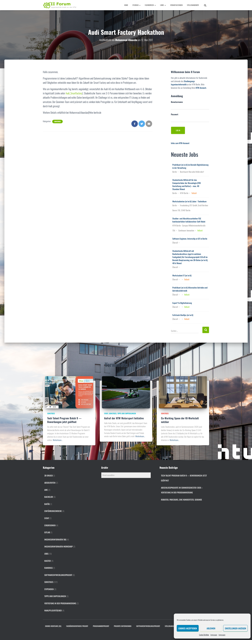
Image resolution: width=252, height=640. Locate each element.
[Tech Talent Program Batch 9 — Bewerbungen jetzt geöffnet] (69, 391)
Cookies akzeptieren (187, 628)
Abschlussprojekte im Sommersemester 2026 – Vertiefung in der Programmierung (182, 490)
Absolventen (49, 482)
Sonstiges (57, 121)
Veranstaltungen (176, 5)
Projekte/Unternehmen (122, 626)
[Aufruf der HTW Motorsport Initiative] (126, 391)
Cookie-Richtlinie (204, 634)
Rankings (48, 567)
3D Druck (48, 475)
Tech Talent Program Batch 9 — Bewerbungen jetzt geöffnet (64, 420)
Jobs (46, 553)
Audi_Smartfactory (74, 93)
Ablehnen (211, 628)
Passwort (174, 114)
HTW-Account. (201, 87)
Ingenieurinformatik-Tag (55, 539)
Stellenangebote (193, 5)
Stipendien (49, 589)
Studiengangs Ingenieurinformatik (183, 83)
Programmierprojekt (101, 626)
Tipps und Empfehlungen (126, 413)
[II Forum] (60, 5)
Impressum (213, 634)
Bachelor (48, 496)
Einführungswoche (53, 510)
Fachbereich (149, 5)
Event (106, 413)
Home (126, 5)
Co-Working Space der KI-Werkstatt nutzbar (180, 420)
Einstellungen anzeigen (235, 628)
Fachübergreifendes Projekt (77, 626)
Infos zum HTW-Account (180, 143)
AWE (46, 489)
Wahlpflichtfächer (53, 610)
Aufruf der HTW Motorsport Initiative (124, 418)
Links (162, 5)
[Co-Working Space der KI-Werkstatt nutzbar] (183, 391)
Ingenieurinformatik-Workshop (58, 546)
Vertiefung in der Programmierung (60, 603)
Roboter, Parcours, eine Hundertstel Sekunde (181, 499)
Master (47, 560)
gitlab (47, 532)
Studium (135, 5)
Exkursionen (50, 525)
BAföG (47, 503)
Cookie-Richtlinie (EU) (53, 626)
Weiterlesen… (57, 440)
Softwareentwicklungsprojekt (58, 574)
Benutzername (177, 101)
